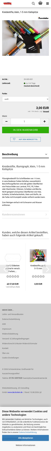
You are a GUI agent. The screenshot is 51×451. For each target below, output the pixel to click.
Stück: (4, 116)
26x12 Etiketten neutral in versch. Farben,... (12, 268)
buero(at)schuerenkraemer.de (35, 378)
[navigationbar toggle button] (47, 3)
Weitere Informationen (25, 445)
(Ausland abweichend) (31, 86)
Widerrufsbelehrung (10, 334)
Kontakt (5, 348)
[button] (6, 121)
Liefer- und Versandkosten (12, 314)
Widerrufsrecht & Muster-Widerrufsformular (19, 343)
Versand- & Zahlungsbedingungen (15, 339)
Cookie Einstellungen (10, 358)
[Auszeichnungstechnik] (5, 3)
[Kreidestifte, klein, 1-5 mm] (25, 38)
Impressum (6, 329)
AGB (4, 324)
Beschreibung (10, 154)
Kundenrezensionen (13, 214)
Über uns (5, 353)
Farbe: (4, 93)
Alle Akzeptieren (25, 438)
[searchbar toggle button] (33, 3)
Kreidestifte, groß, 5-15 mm (38, 267)
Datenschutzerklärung (28, 432)
